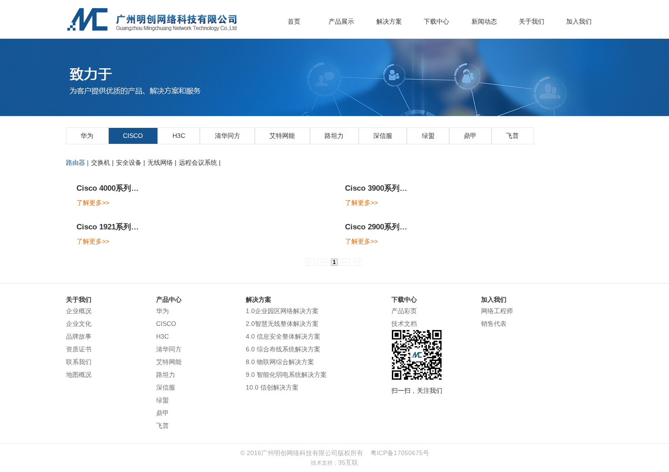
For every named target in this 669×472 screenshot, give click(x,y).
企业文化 (78, 323)
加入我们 (579, 21)
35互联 (348, 462)
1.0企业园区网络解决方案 (282, 311)
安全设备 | (130, 162)
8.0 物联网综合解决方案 (280, 361)
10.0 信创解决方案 (272, 387)
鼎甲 (470, 135)
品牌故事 (78, 336)
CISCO (133, 135)
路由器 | (77, 162)
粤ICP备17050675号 (399, 453)
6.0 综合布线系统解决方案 (283, 349)
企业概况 (78, 311)
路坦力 (334, 135)
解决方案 (389, 21)
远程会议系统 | (200, 162)
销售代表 (494, 323)
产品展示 (341, 21)
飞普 (512, 135)
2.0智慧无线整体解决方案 (282, 323)
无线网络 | (162, 162)
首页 (294, 21)
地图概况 (78, 374)
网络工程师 (497, 311)
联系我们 (78, 361)
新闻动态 (484, 21)
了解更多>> (92, 202)
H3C (178, 135)
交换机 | (102, 162)
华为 (87, 135)
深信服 (382, 135)
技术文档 (404, 323)
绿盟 (428, 135)
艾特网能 (282, 135)
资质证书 (78, 349)
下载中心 (436, 21)
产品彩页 (404, 311)
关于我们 (531, 21)
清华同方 (227, 135)
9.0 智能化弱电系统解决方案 (286, 374)
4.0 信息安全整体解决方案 (283, 336)
